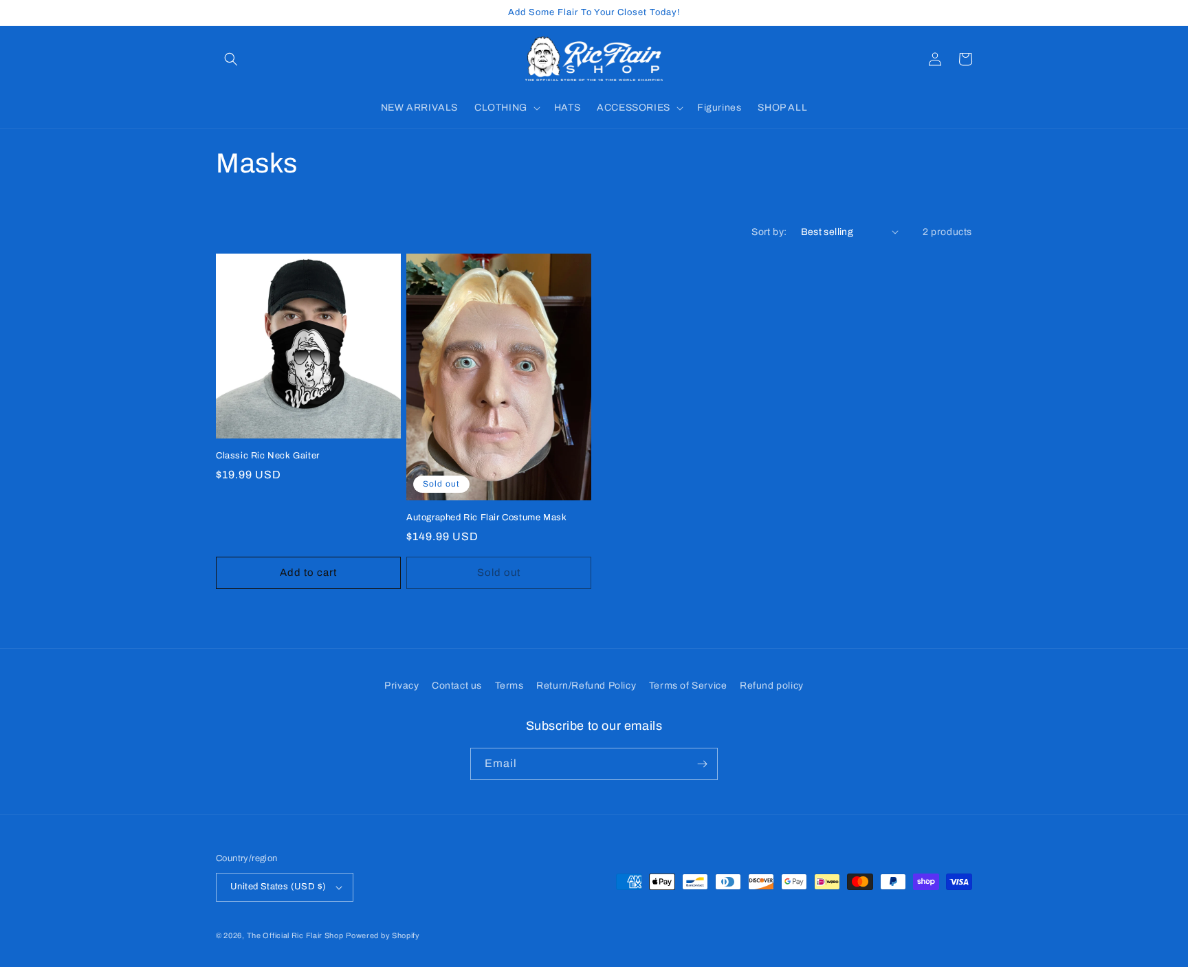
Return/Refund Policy (586, 685)
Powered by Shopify (383, 935)
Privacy (401, 685)
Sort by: (768, 232)
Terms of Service (688, 685)
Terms (509, 685)
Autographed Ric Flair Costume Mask (486, 517)
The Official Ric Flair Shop (295, 935)
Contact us (457, 685)
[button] (231, 59)
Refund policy (772, 685)
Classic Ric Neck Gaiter (268, 455)
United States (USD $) (278, 886)
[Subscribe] (702, 764)
